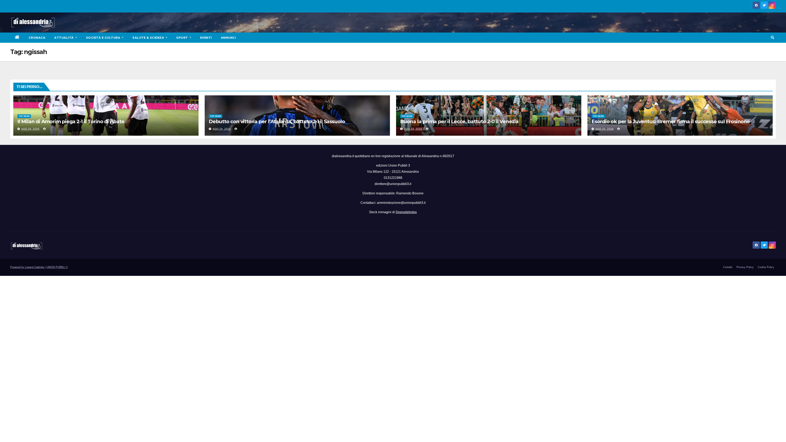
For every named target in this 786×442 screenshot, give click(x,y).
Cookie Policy (766, 267)
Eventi (206, 37)
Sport (182, 37)
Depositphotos (406, 212)
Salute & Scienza (148, 37)
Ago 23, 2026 (413, 128)
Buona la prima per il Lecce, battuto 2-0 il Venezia (459, 121)
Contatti (727, 267)
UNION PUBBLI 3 (57, 267)
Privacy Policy (745, 267)
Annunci (228, 37)
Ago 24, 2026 (30, 128)
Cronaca (37, 37)
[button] (772, 37)
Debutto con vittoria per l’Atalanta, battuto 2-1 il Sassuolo (277, 121)
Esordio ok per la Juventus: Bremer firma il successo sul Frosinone (671, 121)
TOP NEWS (24, 116)
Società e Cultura (103, 37)
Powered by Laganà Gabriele (27, 267)
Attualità (64, 37)
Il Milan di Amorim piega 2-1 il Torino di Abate (70, 121)
